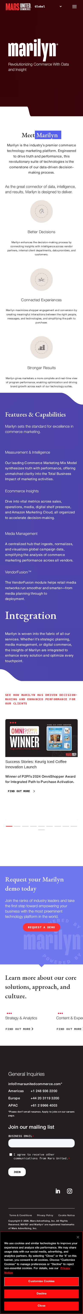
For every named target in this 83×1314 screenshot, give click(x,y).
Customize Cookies (41, 1281)
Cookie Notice (66, 1215)
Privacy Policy (45, 1215)
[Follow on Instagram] (69, 1191)
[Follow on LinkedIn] (58, 1191)
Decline (41, 1294)
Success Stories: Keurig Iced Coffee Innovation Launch (41, 769)
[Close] (78, 1237)
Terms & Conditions (20, 1215)
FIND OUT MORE (19, 791)
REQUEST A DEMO (41, 927)
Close (41, 1306)
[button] (9, 826)
